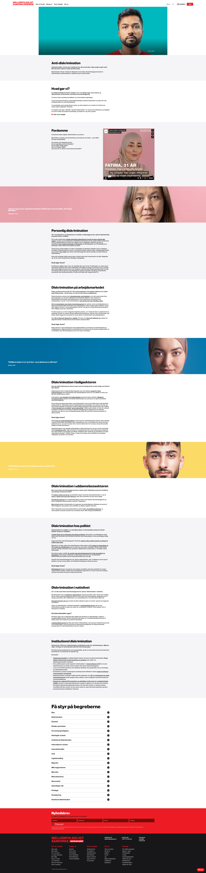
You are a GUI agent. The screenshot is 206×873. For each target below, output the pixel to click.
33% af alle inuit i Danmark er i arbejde (65, 318)
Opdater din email (126, 864)
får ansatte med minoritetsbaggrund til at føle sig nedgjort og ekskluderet (78, 554)
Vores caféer (72, 851)
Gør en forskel (40, 4)
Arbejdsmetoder (91, 849)
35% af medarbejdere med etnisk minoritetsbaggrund (68, 304)
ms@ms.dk (125, 837)
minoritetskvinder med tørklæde (80, 296)
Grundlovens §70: (60, 430)
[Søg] (173, 4)
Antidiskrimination (91, 853)
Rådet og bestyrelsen (110, 858)
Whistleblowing (126, 860)
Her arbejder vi (90, 851)
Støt (190, 4)
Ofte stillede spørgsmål (128, 849)
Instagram (142, 837)
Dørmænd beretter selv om (60, 601)
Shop (168, 4)
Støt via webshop (56, 864)
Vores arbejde (58, 4)
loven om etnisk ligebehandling (64, 420)
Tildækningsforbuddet (60, 658)
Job (105, 856)
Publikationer (108, 860)
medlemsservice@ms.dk (58, 828)
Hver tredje (63, 252)
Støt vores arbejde (59, 114)
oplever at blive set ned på (61, 495)
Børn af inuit (55, 504)
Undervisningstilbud (74, 858)
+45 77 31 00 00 (127, 839)
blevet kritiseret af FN (93, 664)
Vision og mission (109, 849)
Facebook (142, 840)
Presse (106, 855)
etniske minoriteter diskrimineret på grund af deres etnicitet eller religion (78, 240)
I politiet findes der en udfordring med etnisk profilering (68, 534)
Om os (66, 4)
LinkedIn (141, 839)
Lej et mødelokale (73, 855)
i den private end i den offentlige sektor (91, 301)
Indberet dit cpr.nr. (127, 858)
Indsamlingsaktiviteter (128, 856)
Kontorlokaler (72, 853)
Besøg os (49, 4)
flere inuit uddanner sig (93, 318)
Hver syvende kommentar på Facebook (70, 244)
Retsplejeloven (56, 569)
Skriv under (54, 849)
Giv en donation (56, 853)
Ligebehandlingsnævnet (87, 605)
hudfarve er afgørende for (73, 595)
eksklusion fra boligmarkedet (71, 397)
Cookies (124, 855)
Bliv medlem (181, 4)
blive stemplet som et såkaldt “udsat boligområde (68, 408)
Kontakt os (107, 851)
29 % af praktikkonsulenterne (92, 509)
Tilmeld (59, 824)
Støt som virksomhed (57, 862)
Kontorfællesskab (73, 856)
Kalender (71, 849)
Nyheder (107, 853)
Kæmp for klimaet (91, 856)
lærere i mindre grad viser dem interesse (64, 496)
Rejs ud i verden (56, 858)
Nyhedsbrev (108, 862)
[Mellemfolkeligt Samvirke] (68, 839)
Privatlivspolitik (126, 853)
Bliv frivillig (54, 856)
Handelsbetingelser (127, 862)
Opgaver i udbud (126, 851)
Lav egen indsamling (57, 855)
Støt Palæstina (90, 855)
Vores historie (90, 860)
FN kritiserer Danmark (58, 499)
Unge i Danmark (91, 858)
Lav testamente (56, 860)
